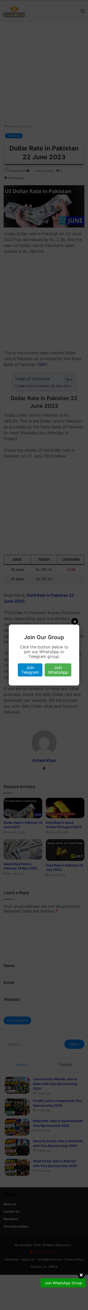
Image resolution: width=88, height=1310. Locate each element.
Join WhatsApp (58, 670)
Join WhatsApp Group (63, 1283)
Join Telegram (30, 670)
